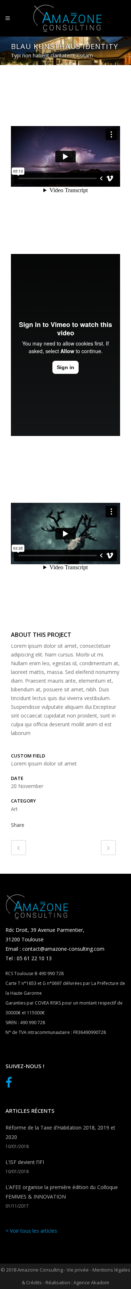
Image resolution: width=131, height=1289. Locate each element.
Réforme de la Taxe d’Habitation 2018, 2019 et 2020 (60, 1132)
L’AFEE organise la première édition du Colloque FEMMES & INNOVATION (61, 1192)
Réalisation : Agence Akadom (77, 1282)
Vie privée (78, 1269)
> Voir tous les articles (31, 1230)
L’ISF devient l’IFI (24, 1162)
